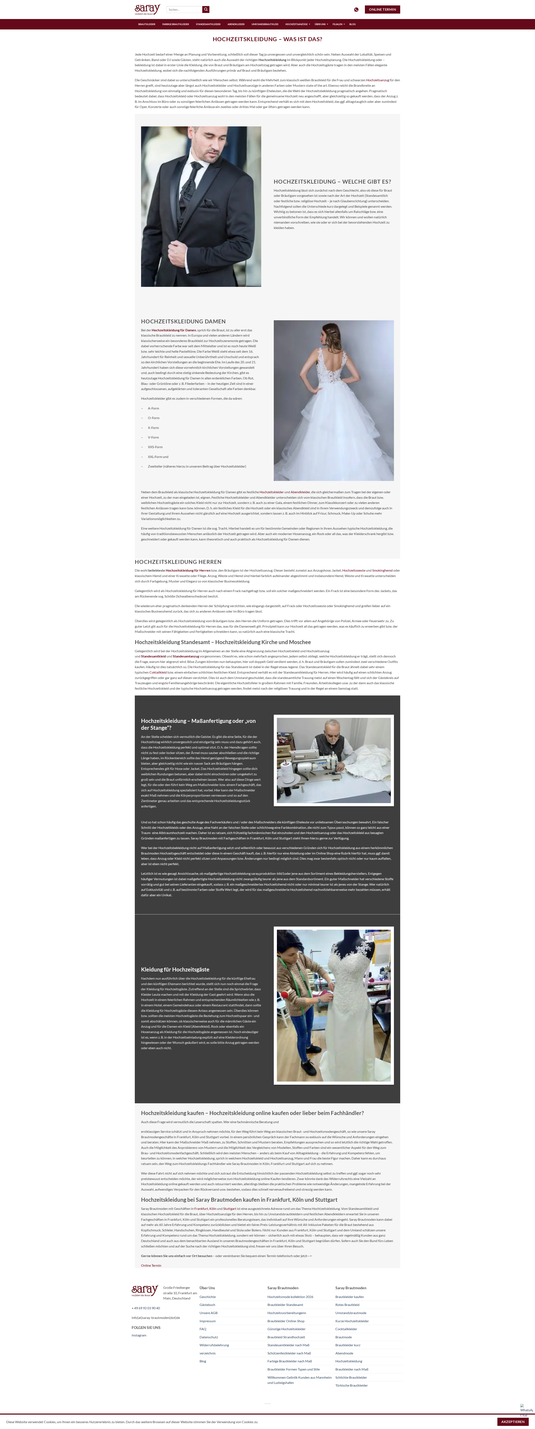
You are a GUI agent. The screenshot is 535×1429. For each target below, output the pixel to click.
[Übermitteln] (205, 9)
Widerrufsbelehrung (214, 1345)
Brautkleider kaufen (349, 1297)
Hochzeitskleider (272, 492)
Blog (203, 1361)
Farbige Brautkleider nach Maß (290, 1361)
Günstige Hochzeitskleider (287, 1329)
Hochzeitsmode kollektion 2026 (290, 1297)
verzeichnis (208, 1353)
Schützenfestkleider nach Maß (289, 1353)
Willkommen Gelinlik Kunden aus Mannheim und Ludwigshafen (300, 1380)
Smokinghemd (382, 570)
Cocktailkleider (346, 1329)
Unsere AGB (209, 1313)
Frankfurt (201, 1208)
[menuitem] (147, 24)
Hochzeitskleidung (348, 1361)
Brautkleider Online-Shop (286, 1321)
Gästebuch (207, 1305)
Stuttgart (229, 1208)
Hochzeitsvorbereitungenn (287, 1313)
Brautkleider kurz (347, 1345)
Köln (212, 1208)
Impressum (208, 1321)
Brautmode (343, 1337)
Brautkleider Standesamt (285, 1305)
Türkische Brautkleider (351, 1385)
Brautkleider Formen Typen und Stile (294, 1369)
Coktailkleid (158, 672)
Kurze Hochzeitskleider (352, 1321)
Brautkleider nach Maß (351, 1369)
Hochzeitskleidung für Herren (188, 570)
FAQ (203, 1329)
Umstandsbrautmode (350, 1313)
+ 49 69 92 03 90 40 (146, 1308)
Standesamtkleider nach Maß (289, 1345)
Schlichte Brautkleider (351, 1377)
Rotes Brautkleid (347, 1305)
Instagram (139, 1335)
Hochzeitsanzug (377, 80)
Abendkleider (300, 492)
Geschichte (208, 1297)
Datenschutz (209, 1337)
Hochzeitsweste (353, 570)
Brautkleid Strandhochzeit (286, 1337)
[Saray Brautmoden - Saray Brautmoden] (147, 9)
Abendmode (344, 1353)
